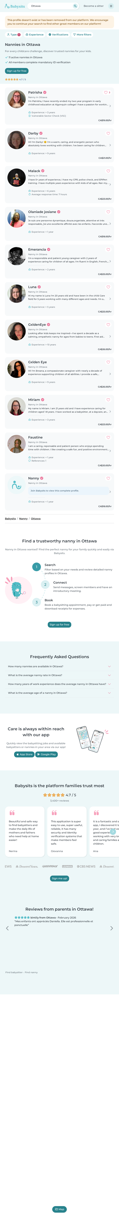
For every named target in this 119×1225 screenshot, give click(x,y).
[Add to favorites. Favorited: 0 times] (108, 133)
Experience (36, 34)
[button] (7, 928)
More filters (83, 34)
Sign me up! (59, 878)
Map (61, 1209)
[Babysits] (15, 6)
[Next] (113, 831)
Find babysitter (14, 972)
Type (14, 34)
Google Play (48, 754)
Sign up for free (16, 70)
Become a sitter (94, 5)
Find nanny (31, 972)
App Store (26, 754)
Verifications (59, 34)
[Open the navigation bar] (111, 6)
